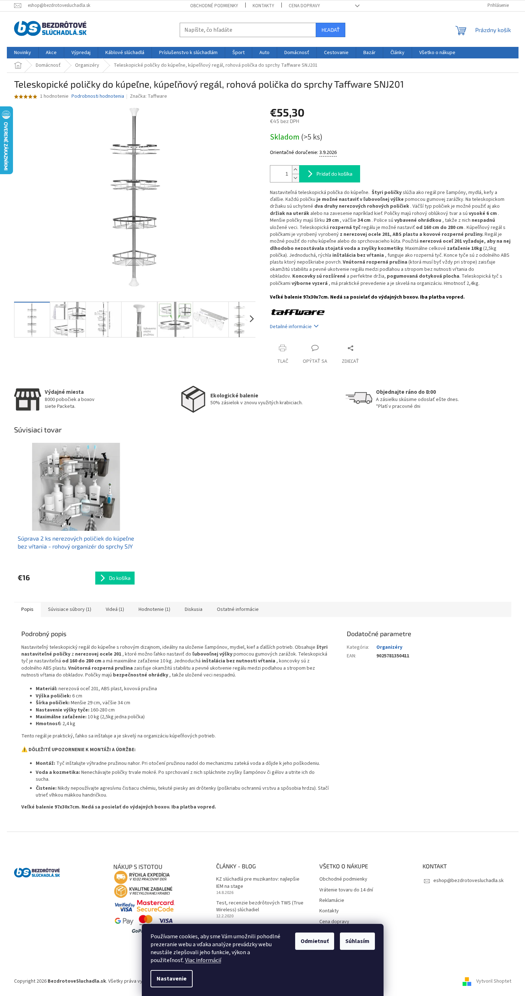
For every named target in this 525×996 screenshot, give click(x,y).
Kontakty (263, 6)
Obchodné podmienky (214, 6)
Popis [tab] (27, 609)
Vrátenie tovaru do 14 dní (346, 890)
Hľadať (330, 30)
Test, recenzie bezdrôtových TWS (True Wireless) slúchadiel (259, 906)
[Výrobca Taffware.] (298, 312)
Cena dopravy (304, 6)
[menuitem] (22, 52)
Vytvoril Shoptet (493, 981)
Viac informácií (203, 960)
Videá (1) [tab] (115, 609)
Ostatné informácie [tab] (238, 609)
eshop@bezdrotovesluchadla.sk (468, 880)
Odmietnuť (315, 941)
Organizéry (389, 647)
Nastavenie (172, 979)
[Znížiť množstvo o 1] (295, 178)
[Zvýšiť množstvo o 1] (295, 170)
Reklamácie (331, 900)
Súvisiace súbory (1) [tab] (69, 609)
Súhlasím (357, 941)
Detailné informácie (291, 326)
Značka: (148, 96)
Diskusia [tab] (193, 609)
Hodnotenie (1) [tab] (154, 609)
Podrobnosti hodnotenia (97, 96)
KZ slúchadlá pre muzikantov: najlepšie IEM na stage (257, 883)
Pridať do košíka (334, 174)
